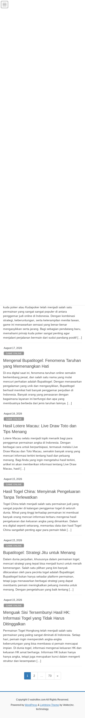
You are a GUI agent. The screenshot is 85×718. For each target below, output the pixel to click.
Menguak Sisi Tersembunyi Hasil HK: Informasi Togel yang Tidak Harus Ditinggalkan (36, 618)
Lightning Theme (49, 705)
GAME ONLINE (14, 353)
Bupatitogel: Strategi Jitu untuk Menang (39, 552)
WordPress (31, 705)
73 (51, 675)
